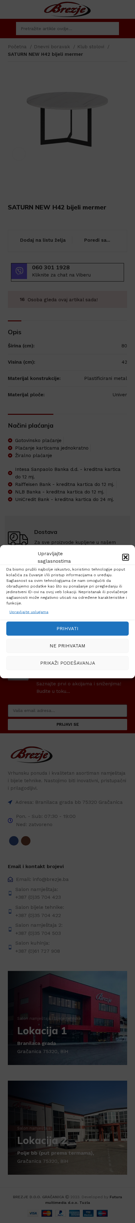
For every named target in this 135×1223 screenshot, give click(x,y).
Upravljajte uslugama (28, 611)
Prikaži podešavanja (67, 663)
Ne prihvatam (67, 646)
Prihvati (67, 628)
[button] (125, 557)
